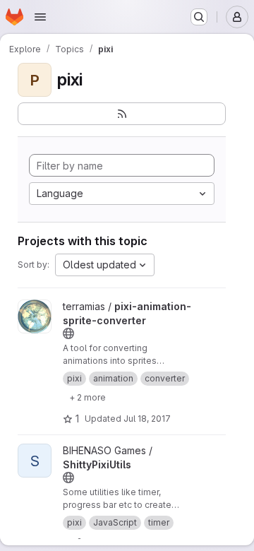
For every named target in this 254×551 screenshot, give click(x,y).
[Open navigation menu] (40, 17)
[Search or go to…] (198, 16)
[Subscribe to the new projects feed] (122, 113)
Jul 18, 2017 (147, 418)
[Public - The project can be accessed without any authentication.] (68, 333)
